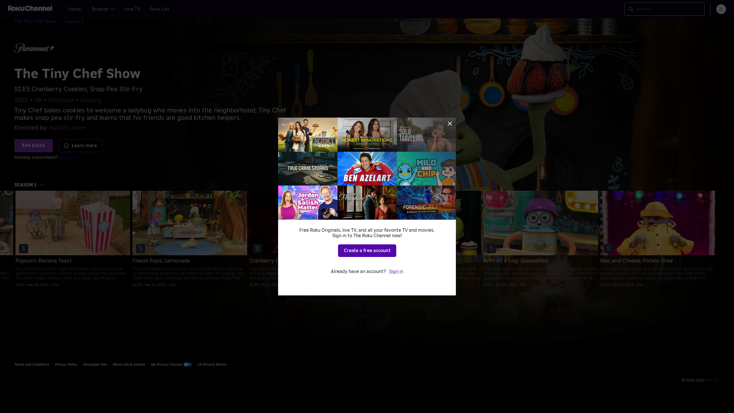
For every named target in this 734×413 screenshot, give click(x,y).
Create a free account (367, 250)
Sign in (396, 271)
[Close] (449, 123)
